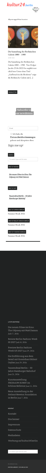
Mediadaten (14, 435)
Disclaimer (13, 419)
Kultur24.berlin (13, 467)
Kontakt (12, 414)
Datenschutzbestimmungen (22, 137)
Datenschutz (14, 430)
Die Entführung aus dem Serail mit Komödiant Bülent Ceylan (22, 359)
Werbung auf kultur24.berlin (23, 440)
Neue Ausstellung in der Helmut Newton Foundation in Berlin (22, 394)
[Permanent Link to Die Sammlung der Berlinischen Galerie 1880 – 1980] (23, 37)
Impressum (14, 424)
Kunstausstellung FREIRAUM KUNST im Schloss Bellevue (19, 382)
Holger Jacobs (23, 467)
